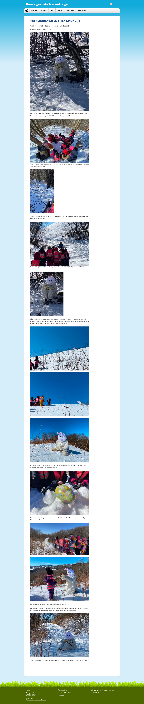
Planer (44, 10)
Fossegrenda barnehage (47, 4)
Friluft (60, 10)
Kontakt (70, 10)
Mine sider (82, 10)
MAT (52, 10)
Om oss (34, 10)
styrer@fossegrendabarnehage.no (36, 700)
